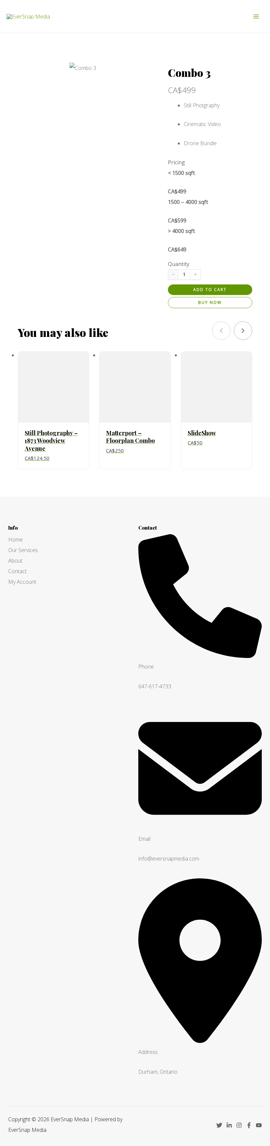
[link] (243, 330)
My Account (22, 581)
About (15, 560)
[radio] (210, 182)
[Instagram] (239, 1125)
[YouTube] (259, 1125)
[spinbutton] (184, 274)
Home (15, 539)
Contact (17, 571)
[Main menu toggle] (256, 16)
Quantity (178, 264)
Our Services (23, 550)
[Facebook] (249, 1125)
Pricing (176, 162)
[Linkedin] (229, 1125)
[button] (173, 274)
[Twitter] (219, 1125)
